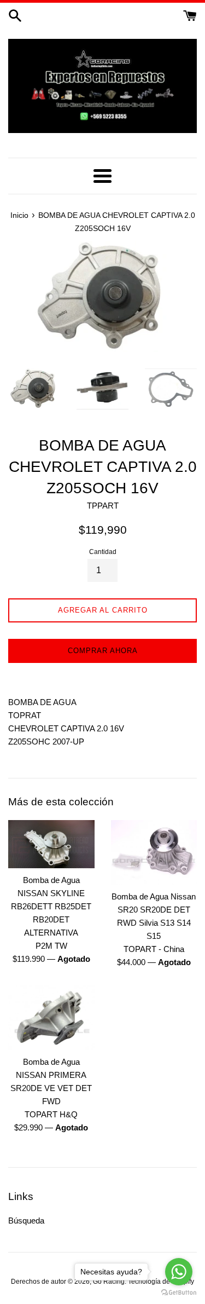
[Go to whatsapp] (178, 1271)
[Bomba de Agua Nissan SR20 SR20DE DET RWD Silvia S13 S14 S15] (154, 852)
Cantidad (102, 552)
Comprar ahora (103, 651)
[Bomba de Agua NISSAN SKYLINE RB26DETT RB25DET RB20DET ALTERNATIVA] (51, 844)
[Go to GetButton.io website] (178, 1292)
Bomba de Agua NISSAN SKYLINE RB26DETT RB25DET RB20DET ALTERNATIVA (51, 906)
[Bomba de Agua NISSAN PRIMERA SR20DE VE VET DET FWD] (51, 1017)
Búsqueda (26, 1220)
